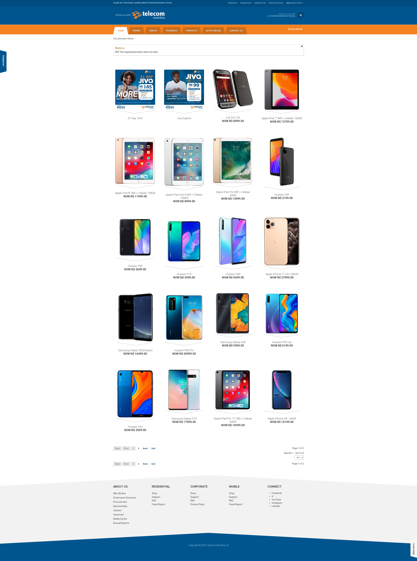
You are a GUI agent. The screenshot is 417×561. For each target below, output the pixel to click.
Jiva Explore (184, 118)
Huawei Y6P (135, 266)
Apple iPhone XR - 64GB (282, 418)
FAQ (154, 500)
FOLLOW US (296, 29)
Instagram (277, 503)
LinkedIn (276, 506)
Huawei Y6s (135, 426)
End (153, 448)
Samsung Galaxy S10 (184, 418)
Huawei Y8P (233, 274)
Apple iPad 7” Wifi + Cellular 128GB (282, 118)
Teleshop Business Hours (160, 3)
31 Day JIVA (135, 118)
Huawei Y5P (281, 194)
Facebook (277, 493)
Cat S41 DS (233, 117)
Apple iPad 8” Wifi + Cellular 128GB (135, 193)
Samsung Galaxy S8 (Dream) (135, 350)
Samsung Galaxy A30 (233, 342)
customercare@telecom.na (281, 16)
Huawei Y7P (184, 274)
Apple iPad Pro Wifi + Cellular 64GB (233, 193)
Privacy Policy (197, 504)
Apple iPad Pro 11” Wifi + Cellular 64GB (233, 420)
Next (145, 448)
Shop (154, 493)
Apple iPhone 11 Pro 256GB (282, 274)
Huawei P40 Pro (184, 350)
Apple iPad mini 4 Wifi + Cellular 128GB (184, 196)
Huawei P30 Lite (282, 342)
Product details (115, 84)
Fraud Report (158, 504)
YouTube (276, 499)
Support (156, 497)
